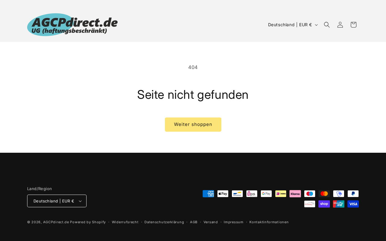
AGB (194, 222)
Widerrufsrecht (125, 222)
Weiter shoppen (193, 124)
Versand (211, 222)
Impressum (233, 222)
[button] (327, 24)
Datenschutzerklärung (164, 222)
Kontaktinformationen (269, 222)
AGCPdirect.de (56, 222)
